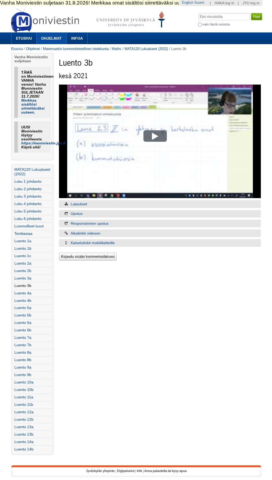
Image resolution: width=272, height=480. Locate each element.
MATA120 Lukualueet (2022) (146, 49)
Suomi (199, 3)
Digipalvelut (125, 471)
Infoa (77, 38)
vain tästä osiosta (216, 24)
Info (139, 471)
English (187, 3)
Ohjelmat (51, 38)
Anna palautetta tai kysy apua (165, 471)
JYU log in (251, 3)
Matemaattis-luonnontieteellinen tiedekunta (76, 49)
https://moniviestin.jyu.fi (43, 143)
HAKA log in (224, 3)
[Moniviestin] (89, 30)
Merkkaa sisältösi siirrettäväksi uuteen (33, 106)
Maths (116, 49)
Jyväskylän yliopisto (100, 471)
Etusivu (24, 38)
